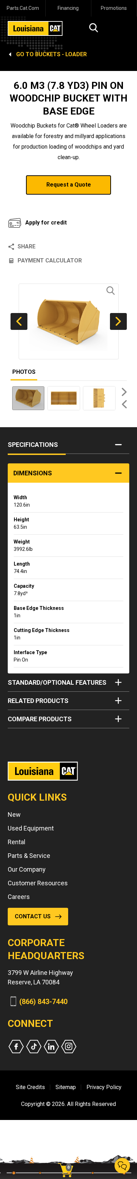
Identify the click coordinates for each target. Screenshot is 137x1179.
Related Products (38, 700)
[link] (68, 1158)
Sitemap (66, 1087)
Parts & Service (29, 855)
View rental (35, 203)
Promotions (114, 8)
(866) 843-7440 (43, 1001)
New (14, 814)
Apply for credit (46, 222)
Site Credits (30, 1087)
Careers (19, 896)
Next (118, 321)
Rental (16, 842)
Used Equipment (31, 828)
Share (26, 246)
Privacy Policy (104, 1087)
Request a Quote (68, 184)
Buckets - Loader (61, 54)
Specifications (33, 444)
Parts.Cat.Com (23, 8)
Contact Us (33, 916)
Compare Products (40, 719)
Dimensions (32, 473)
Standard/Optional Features (57, 682)
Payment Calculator (50, 260)
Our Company (27, 869)
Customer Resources (38, 883)
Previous (19, 321)
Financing (68, 8)
